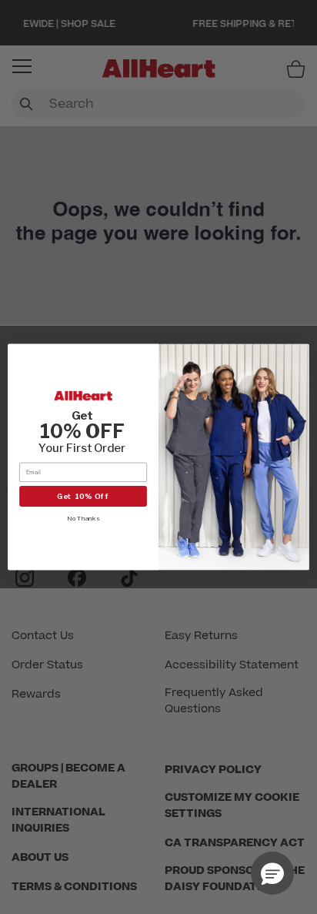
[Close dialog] (299, 354)
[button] (272, 873)
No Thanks (83, 518)
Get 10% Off (83, 496)
